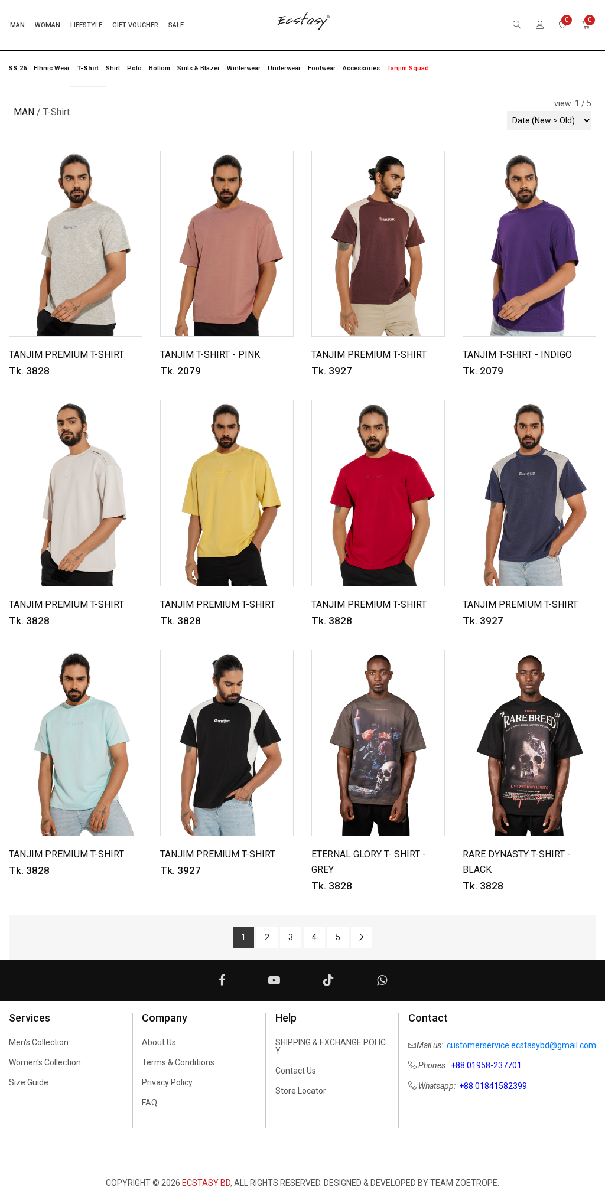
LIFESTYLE (86, 25)
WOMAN (47, 25)
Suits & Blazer (198, 68)
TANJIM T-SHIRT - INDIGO (517, 354)
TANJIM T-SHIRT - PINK (210, 354)
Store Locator (300, 1091)
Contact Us (295, 1070)
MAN (17, 25)
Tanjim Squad (408, 68)
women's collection (45, 1062)
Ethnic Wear (52, 68)
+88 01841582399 (493, 1086)
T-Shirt (88, 68)
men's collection (39, 1042)
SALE (176, 25)
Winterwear (244, 68)
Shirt (113, 68)
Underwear (284, 68)
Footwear (322, 68)
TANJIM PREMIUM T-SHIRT (66, 354)
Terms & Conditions (178, 1062)
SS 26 (17, 68)
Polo (134, 68)
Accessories (361, 68)
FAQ (149, 1102)
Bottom (159, 68)
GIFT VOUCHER (135, 25)
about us (159, 1042)
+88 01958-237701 (486, 1065)
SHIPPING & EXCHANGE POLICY (330, 1046)
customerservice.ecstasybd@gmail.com (521, 1045)
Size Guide (28, 1082)
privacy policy (167, 1082)
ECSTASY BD (206, 1183)
